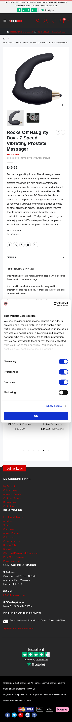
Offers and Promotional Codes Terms (21, 553)
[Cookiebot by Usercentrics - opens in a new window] (53, 304)
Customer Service (12, 498)
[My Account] (45, 21)
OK (36, 415)
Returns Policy (10, 545)
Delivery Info (9, 502)
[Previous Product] (58, 132)
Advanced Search (12, 494)
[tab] (36, 257)
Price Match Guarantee (14, 557)
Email (28, 244)
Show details (54, 405)
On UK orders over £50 (22, 32)
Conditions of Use (12, 541)
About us (7, 521)
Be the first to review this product (35, 158)
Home (4, 39)
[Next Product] (63, 132)
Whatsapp (22, 244)
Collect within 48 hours (51, 32)
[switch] (63, 372)
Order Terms (9, 537)
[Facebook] (7, 715)
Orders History (10, 490)
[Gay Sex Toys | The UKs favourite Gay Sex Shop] (15, 20)
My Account (9, 486)
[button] (62, 105)
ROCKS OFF (13, 154)
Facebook (9, 244)
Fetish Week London (13, 517)
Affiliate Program (11, 533)
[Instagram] (27, 715)
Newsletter (8, 549)
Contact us (8, 506)
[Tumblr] (34, 715)
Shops (6, 525)
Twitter (15, 244)
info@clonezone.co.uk (14, 595)
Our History (8, 529)
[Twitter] (14, 715)
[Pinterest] (20, 715)
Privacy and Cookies (13, 561)
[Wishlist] (53, 21)
